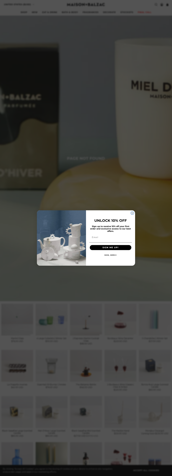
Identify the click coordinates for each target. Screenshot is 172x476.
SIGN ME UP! (110, 247)
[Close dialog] (132, 213)
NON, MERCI (111, 255)
